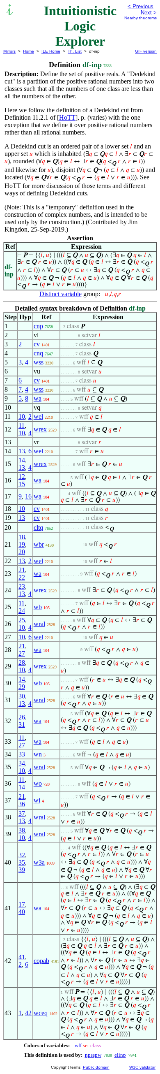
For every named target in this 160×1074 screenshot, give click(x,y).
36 (21, 803)
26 (21, 717)
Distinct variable (60, 293)
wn (38, 754)
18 (21, 537)
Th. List (75, 51)
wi (37, 800)
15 (21, 483)
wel (38, 416)
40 (21, 911)
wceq (41, 1012)
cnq (38, 353)
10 (21, 416)
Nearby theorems (140, 18)
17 (21, 904)
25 (21, 620)
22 (21, 577)
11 (21, 425)
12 (21, 476)
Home (28, 51)
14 (21, 460)
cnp (38, 325)
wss (38, 362)
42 (28, 1012)
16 (28, 496)
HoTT (67, 117)
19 (21, 544)
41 (21, 956)
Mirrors (9, 51)
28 (21, 662)
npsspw (93, 1055)
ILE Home (50, 51)
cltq (38, 527)
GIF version (146, 51)
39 (21, 869)
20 (21, 551)
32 (21, 854)
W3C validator (142, 1067)
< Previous (140, 6)
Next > (149, 12)
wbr (39, 544)
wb (38, 606)
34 (21, 763)
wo (38, 783)
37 (21, 813)
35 (21, 862)
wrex (40, 429)
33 (21, 754)
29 (21, 686)
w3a (39, 862)
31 (21, 724)
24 (21, 610)
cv (37, 344)
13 (21, 451)
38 (21, 830)
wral (39, 623)
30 (21, 696)
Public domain (96, 1067)
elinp (120, 1055)
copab (41, 960)
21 (21, 569)
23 (21, 586)
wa (37, 398)
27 (21, 653)
